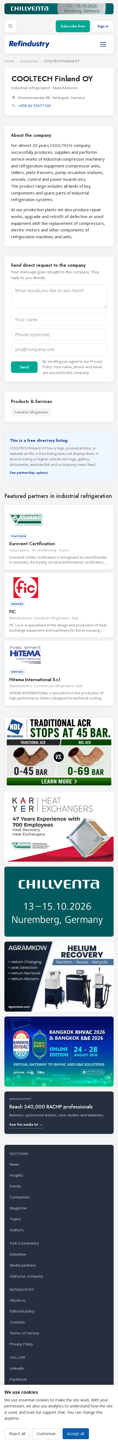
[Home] (29, 44)
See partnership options (29, 472)
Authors (17, 1229)
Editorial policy (22, 1311)
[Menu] (103, 44)
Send (24, 367)
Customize (46, 1433)
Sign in (102, 26)
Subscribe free (73, 26)
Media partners (23, 1265)
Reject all (17, 1433)
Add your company (26, 1276)
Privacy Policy (21, 1344)
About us (18, 1300)
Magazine (18, 1208)
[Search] (10, 26)
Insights (16, 1175)
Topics (15, 1218)
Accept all (75, 1433)
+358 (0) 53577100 (34, 105)
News (14, 1164)
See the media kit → (26, 1124)
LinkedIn (17, 1368)
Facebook (18, 1379)
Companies (29, 61)
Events (15, 1186)
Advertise (18, 1254)
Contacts (17, 1322)
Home (9, 61)
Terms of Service (24, 1333)
